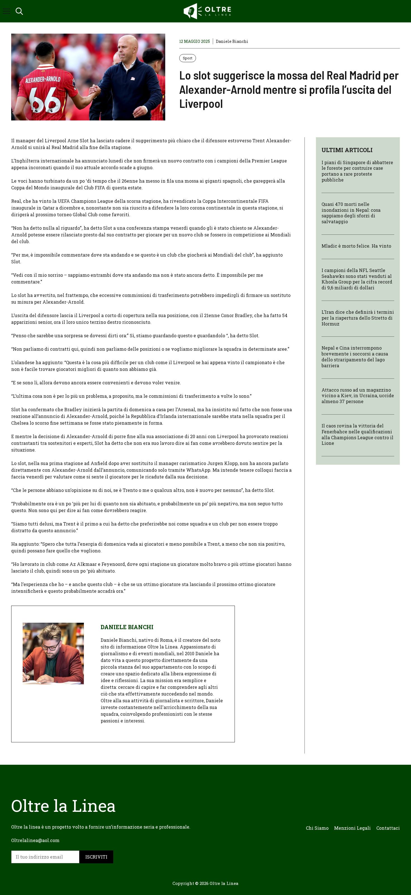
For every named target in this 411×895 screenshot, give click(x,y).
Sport (187, 58)
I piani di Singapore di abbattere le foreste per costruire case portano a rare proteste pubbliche (357, 171)
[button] (19, 11)
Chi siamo (317, 828)
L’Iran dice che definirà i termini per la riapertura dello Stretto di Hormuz (358, 318)
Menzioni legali (352, 828)
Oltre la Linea (224, 883)
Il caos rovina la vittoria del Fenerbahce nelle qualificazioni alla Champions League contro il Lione (357, 434)
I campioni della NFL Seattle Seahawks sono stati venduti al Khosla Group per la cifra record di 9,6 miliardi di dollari (357, 278)
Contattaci (388, 828)
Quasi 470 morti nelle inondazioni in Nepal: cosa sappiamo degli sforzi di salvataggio (351, 212)
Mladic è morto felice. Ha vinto (356, 246)
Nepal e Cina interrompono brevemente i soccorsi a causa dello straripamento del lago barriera (355, 356)
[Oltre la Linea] (208, 11)
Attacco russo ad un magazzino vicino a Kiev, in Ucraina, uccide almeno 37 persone (358, 396)
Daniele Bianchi (232, 41)
